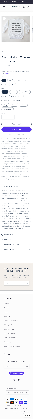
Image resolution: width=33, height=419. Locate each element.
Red (5, 92)
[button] (4, 7)
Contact (6, 308)
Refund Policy (9, 329)
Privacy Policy (9, 325)
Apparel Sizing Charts (12, 346)
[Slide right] (21, 45)
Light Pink (25, 92)
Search (6, 303)
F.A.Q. (6, 312)
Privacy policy (25, 408)
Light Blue (7, 100)
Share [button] (6, 51)
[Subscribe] (27, 283)
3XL (12, 84)
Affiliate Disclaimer (11, 320)
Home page (8, 342)
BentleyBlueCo (15, 405)
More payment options (16, 134)
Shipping (4, 68)
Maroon (19, 100)
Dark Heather (16, 96)
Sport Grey (7, 109)
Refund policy (14, 408)
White (23, 105)
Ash (4, 96)
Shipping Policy (9, 333)
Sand (14, 105)
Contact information (17, 414)
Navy (5, 105)
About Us (7, 316)
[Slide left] (12, 45)
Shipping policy (23, 411)
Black (13, 92)
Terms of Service (10, 338)
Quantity (4, 113)
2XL (4, 84)
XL (22, 80)
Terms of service (12, 411)
